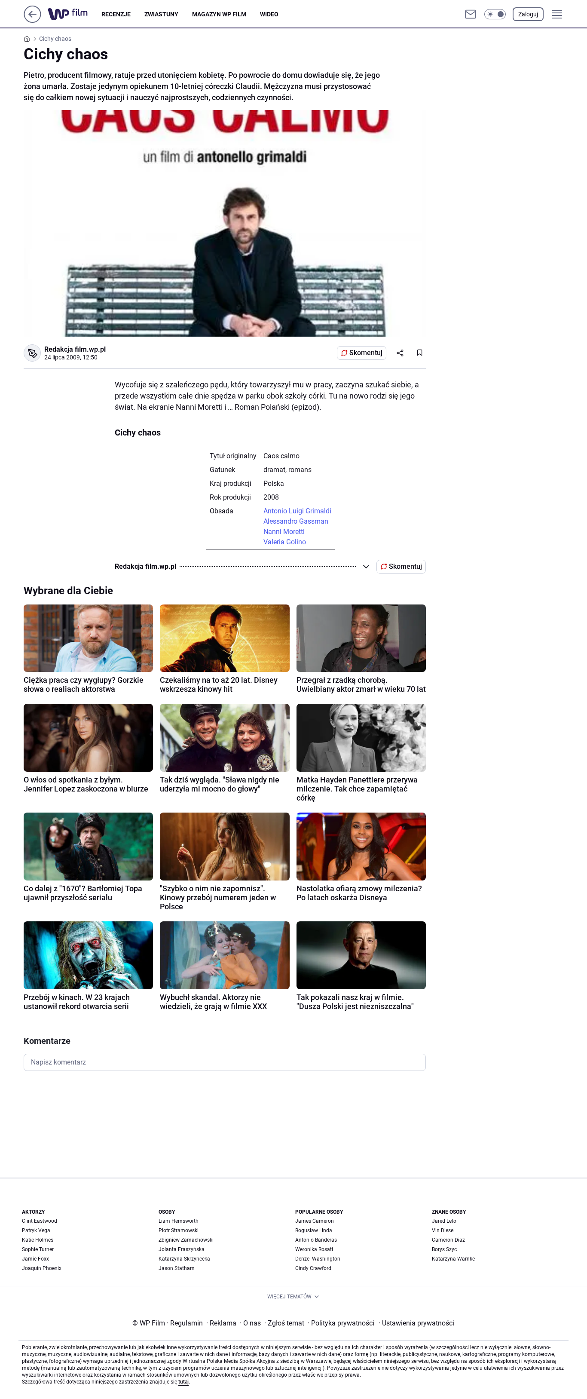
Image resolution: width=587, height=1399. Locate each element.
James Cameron (314, 1221)
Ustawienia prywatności (416, 1323)
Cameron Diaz (448, 1240)
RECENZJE (116, 14)
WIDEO (269, 14)
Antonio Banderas (316, 1240)
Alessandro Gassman (295, 521)
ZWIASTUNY (161, 14)
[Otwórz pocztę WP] (470, 14)
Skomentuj (365, 353)
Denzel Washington (317, 1259)
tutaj (183, 1382)
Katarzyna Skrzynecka (184, 1259)
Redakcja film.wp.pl (75, 349)
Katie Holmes (37, 1240)
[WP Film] (74, 14)
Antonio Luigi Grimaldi (297, 511)
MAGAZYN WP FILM (219, 14)
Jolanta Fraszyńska (182, 1249)
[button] (495, 14)
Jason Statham (177, 1268)
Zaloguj (528, 14)
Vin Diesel (443, 1230)
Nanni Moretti (284, 532)
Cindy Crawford (313, 1268)
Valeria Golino (284, 542)
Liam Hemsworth (179, 1221)
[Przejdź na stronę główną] (32, 20)
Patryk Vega (36, 1230)
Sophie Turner (38, 1249)
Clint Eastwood (39, 1221)
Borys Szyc (444, 1249)
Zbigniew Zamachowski (186, 1240)
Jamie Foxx (35, 1259)
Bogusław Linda (313, 1230)
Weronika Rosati (314, 1249)
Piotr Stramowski (179, 1230)
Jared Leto (444, 1221)
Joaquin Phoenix (41, 1268)
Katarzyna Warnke (453, 1259)
